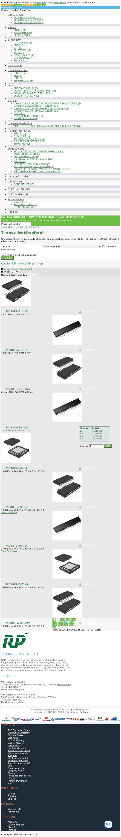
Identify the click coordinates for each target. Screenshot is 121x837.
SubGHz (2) (20, 45)
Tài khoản (29, 5)
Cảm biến (13, 101)
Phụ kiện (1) (21, 60)
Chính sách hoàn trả (18, 758)
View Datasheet (9, 512)
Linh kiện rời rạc (18, 70)
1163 (71, 624)
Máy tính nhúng (17, 181)
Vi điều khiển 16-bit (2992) (29, 20)
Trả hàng (12, 796)
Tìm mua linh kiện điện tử (27, 227)
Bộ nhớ (12, 27)
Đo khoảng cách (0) (25, 118)
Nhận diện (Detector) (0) (29, 116)
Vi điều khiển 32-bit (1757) (29, 22)
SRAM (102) (20, 30)
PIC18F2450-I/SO (17, 507)
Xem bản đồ (64, 684)
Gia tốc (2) (20, 113)
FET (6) (18, 75)
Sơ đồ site (13, 799)
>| (55, 627)
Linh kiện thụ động (19, 131)
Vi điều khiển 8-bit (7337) (28, 17)
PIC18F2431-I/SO (17, 311)
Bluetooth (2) (22, 50)
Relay (11, 85)
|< (53, 619)
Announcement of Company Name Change (16, 770)
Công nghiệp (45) (24, 184)
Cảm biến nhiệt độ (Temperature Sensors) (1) (41, 108)
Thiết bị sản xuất (18, 194)
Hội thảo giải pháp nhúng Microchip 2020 (19, 749)
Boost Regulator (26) (27, 154)
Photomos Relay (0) (26, 88)
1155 (73, 619)
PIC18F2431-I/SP (17, 350)
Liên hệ (11, 793)
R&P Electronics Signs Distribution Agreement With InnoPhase (19, 733)
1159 (71, 622)
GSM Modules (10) (24, 55)
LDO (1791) (20, 161)
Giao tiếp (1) (21, 202)
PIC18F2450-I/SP (17, 545)
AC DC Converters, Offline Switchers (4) (39, 151)
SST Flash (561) (23, 32)
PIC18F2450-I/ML (17, 468)
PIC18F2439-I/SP (17, 427)
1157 (60, 622)
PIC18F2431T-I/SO (18, 388)
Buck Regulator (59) (26, 156)
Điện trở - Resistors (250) (29, 141)
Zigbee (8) (19, 53)
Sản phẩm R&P (16, 199)
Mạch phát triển (18, 176)
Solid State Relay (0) (26, 95)
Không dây (14, 40)
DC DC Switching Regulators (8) (33, 159)
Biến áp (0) (20, 133)
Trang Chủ (6, 227)
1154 (68, 619)
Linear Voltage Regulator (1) (32, 164)
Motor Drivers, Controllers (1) (34, 166)
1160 (54, 624)
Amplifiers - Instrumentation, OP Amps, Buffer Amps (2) (47, 126)
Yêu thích (12, 827)
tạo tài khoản (59, 2)
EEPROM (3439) (22, 35)
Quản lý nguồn (17, 149)
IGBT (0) (18, 78)
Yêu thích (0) (17, 5)
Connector (15, 65)
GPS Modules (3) (23, 58)
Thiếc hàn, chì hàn (19, 189)
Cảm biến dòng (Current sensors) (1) (36, 106)
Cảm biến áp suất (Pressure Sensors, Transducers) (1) (47, 103)
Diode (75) (20, 73)
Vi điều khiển (15, 15)
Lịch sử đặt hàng (16, 824)
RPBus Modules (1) (25, 207)
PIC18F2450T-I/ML (18, 584)
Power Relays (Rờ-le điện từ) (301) (35, 90)
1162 (65, 624)
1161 (60, 624)
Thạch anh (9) (22, 144)
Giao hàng (13, 738)
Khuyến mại (13, 811)
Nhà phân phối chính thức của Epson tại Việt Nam (19, 763)
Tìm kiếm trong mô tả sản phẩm (21, 255)
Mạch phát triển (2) (25, 204)
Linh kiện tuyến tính (20, 123)
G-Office (13, 212)
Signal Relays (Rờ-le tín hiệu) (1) (33, 93)
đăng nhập (42, 2)
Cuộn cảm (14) (22, 136)
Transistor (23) (23, 80)
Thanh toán (40, 5)
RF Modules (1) (23, 42)
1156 (54, 622)
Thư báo (12, 829)
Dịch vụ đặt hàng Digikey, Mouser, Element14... (16, 743)
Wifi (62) (18, 47)
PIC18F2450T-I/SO (18, 623)
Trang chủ (6, 5)
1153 (62, 619)
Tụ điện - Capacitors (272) (29, 138)
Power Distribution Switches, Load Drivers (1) (42, 169)
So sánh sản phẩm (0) (22, 269)
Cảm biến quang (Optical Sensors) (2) (36, 111)
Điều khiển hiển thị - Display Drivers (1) (37, 171)
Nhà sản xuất (14, 809)
